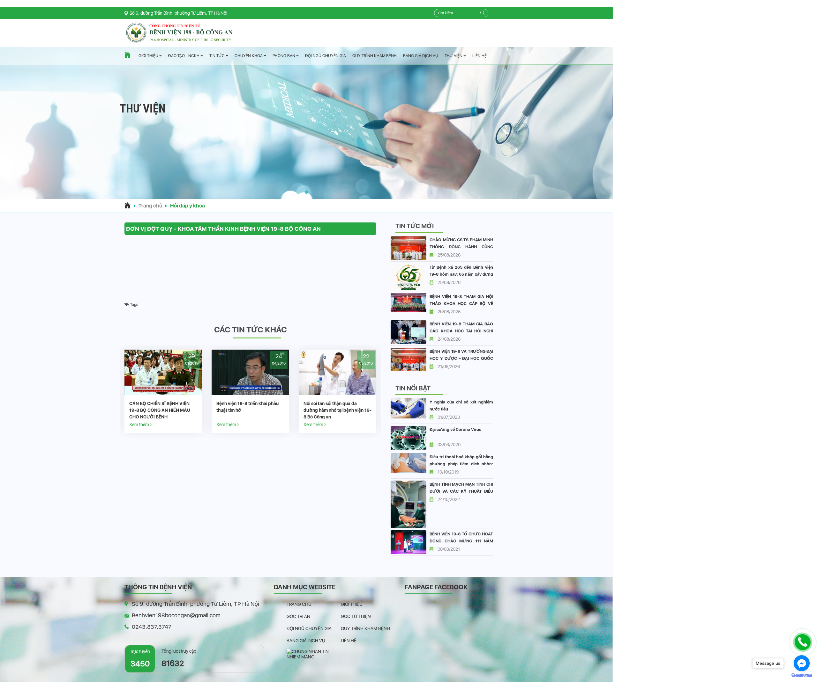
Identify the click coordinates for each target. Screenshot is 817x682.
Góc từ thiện (356, 616)
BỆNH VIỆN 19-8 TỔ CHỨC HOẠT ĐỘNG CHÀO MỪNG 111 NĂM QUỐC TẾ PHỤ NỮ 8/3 (461, 541)
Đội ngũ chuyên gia (325, 55)
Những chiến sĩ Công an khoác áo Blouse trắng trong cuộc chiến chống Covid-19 (337, 410)
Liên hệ (479, 55)
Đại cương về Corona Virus (455, 429)
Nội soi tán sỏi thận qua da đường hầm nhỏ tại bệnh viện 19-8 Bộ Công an (250, 410)
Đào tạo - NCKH (184, 56)
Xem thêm (139, 424)
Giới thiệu (149, 56)
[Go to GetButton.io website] (801, 675)
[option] (163, 391)
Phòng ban (284, 55)
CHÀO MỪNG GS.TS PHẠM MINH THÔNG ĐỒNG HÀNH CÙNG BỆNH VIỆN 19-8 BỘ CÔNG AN (461, 246)
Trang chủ (150, 206)
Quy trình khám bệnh (374, 55)
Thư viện (454, 55)
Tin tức (217, 56)
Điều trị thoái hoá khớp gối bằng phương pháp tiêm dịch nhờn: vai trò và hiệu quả (461, 463)
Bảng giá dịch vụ (420, 55)
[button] (306, 192)
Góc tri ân (298, 616)
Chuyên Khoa (249, 55)
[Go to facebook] (802, 663)
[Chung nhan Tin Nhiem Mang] (314, 654)
